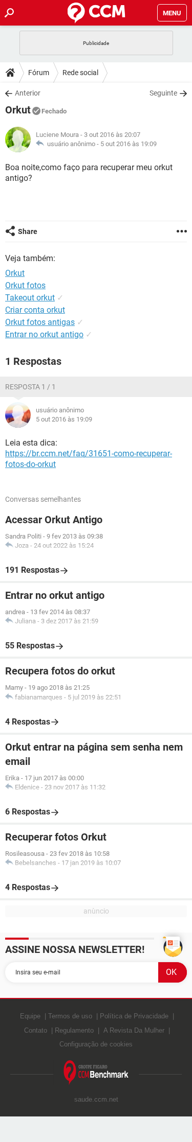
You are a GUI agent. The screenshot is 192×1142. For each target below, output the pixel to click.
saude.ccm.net (96, 1099)
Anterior (27, 93)
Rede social (80, 72)
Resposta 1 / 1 (30, 387)
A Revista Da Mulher (133, 1030)
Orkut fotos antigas (40, 322)
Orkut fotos (25, 285)
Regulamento (74, 1030)
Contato (35, 1030)
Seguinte (163, 93)
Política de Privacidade (134, 1016)
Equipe (30, 1016)
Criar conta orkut (35, 310)
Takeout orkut (30, 297)
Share (27, 231)
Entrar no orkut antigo (44, 334)
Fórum (38, 72)
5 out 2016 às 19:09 (128, 144)
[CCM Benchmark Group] (96, 1072)
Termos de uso (70, 1016)
